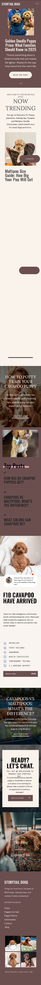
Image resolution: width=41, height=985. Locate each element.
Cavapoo (30, 159)
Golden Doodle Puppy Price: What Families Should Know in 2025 (20, 45)
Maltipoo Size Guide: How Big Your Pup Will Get (19, 175)
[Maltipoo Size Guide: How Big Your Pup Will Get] (20, 149)
